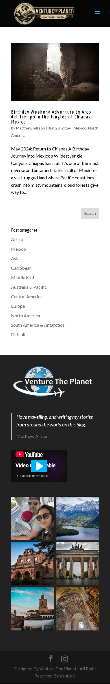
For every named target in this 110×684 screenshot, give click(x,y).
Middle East (22, 277)
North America (25, 315)
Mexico (80, 128)
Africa (17, 239)
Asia (15, 258)
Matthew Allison (30, 128)
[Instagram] (64, 659)
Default (18, 334)
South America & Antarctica (38, 325)
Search (90, 213)
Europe (18, 306)
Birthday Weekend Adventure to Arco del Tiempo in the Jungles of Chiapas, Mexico (51, 116)
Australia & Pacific (29, 287)
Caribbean (21, 268)
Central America (27, 296)
